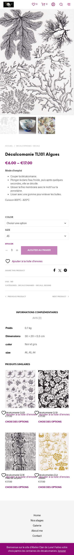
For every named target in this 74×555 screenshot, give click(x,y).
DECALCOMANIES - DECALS (28, 146)
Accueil (9, 146)
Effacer (9, 244)
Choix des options (17, 422)
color (9, 217)
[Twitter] (61, 270)
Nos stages (37, 520)
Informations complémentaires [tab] (37, 312)
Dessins (47, 285)
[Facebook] (56, 270)
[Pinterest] (66, 270)
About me (37, 530)
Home (37, 515)
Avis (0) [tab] (37, 318)
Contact (37, 535)
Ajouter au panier (39, 250)
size (7, 230)
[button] (34, 4)
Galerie (37, 525)
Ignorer (62, 550)
